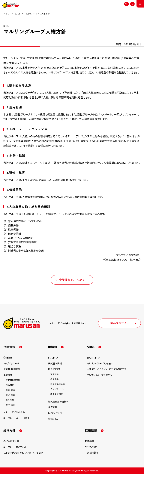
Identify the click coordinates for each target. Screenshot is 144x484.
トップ (6, 14)
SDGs (17, 14)
